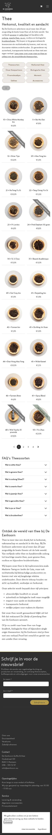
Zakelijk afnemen (9, 744)
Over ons (6, 735)
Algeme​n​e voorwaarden (12, 803)
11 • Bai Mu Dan (38, 120)
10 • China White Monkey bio (13, 121)
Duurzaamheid (8, 738)
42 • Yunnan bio (13, 327)
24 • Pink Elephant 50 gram (38, 225)
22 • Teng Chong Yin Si (38, 190)
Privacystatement (9, 806)
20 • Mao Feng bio (38, 156)
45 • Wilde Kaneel (38, 361)
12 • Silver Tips (13, 156)
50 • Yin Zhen (38, 430)
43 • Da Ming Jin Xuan (38, 327)
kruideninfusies (8, 41)
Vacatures (6, 741)
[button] (39, 702)
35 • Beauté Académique (38, 259)
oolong (5, 38)
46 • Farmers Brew (13, 396)
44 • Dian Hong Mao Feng (13, 361)
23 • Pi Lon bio (13, 225)
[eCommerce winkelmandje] (41, 6)
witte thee (23, 35)
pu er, (22, 38)
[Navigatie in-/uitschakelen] (47, 6)
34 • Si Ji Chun (13, 259)
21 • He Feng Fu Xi (13, 190)
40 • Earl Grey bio (13, 293)
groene (13, 35)
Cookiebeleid (8, 822)
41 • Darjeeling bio (38, 293)
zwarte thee (14, 38)
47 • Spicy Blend (38, 396)
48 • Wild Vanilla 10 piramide (13, 431)
